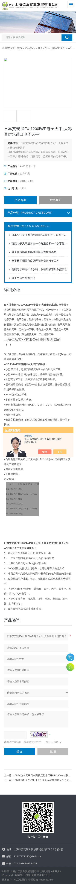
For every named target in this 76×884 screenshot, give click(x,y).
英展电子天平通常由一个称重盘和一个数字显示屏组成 (39, 243)
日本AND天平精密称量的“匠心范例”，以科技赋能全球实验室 (39, 234)
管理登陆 (33, 879)
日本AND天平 (57, 48)
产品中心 (30, 48)
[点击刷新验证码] (39, 734)
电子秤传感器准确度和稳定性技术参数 (34, 252)
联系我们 (55, 200)
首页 (19, 48)
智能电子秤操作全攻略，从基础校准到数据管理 (39, 269)
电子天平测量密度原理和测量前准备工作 (35, 260)
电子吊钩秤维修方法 (23, 277)
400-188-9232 (70, 657)
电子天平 (43, 48)
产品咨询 (20, 200)
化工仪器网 (20, 879)
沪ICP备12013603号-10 (38, 875)
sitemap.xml (46, 879)
